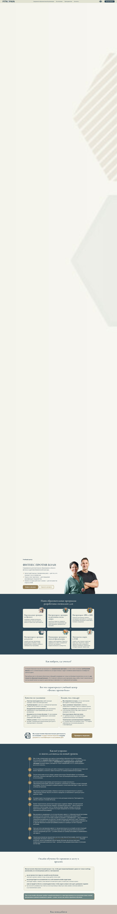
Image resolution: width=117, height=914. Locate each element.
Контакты (76, 1)
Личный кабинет (109, 1)
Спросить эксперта (46, 587)
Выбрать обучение (30, 587)
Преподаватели (68, 1)
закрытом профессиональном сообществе (66, 838)
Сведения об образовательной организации (43, 1)
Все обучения (59, 1)
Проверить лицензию (82, 735)
